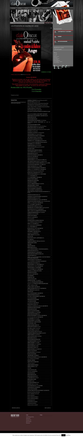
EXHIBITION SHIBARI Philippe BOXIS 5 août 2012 (36, 333)
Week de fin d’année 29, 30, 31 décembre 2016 (35, 170)
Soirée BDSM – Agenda (58, 61)
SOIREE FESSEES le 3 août (32, 366)
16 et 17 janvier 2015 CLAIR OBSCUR (34, 225)
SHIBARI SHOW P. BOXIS (32, 242)
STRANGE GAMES (30, 148)
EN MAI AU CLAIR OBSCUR (32, 156)
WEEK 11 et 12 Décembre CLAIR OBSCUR (35, 202)
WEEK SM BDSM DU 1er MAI (32, 345)
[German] (60, 67)
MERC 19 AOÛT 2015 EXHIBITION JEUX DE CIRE (36, 210)
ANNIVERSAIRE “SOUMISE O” (33, 355)
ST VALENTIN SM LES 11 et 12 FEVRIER (35, 385)
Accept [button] (63, 435)
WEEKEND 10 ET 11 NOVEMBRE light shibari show (36, 140)
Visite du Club (54, 8)
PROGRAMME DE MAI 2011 (32, 376)
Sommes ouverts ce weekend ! (32, 404)
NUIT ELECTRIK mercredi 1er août (33, 101)
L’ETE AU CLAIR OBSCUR (32, 371)
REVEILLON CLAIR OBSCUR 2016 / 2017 (35, 172)
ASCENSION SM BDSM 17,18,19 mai (34, 341)
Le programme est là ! (31, 400)
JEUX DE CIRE (30, 236)
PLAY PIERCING (30, 239)
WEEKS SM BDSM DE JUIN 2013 (33, 294)
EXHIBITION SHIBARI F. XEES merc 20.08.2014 (36, 241)
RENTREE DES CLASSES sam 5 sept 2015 (35, 206)
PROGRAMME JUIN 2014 (32, 247)
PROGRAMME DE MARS (32, 309)
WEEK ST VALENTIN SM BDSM (33, 310)
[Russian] (56, 68)
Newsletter (63, 8)
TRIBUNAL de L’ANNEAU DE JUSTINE (34, 270)
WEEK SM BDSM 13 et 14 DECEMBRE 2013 (35, 264)
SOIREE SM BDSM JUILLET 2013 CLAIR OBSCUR (36, 288)
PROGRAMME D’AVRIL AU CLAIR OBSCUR (35, 127)
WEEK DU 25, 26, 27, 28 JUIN (32, 214)
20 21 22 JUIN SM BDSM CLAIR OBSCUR (35, 293)
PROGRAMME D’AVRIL (31, 379)
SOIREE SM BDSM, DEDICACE (33, 325)
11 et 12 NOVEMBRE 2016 (32, 175)
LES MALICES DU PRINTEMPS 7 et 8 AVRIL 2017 (36, 164)
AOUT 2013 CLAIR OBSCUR (32, 274)
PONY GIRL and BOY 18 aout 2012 (33, 328)
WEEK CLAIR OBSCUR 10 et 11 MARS (34, 166)
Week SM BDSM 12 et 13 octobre (33, 318)
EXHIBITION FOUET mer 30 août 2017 (34, 145)
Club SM (55, 54)
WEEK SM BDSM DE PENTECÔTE (33, 339)
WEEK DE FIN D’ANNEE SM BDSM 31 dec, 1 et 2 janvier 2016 (38, 201)
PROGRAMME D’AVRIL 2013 (32, 304)
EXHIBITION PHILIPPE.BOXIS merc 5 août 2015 (36, 212)
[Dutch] (64, 65)
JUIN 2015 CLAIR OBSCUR (32, 217)
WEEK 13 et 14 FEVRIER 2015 (33, 223)
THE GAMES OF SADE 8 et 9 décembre (34, 137)
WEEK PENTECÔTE (31, 372)
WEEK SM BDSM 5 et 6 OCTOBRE (33, 320)
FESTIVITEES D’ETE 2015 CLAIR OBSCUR (35, 209)
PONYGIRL (29, 244)
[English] (68, 65)
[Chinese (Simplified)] (58, 65)
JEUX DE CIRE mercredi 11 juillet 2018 (34, 109)
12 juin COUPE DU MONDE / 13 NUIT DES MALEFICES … (38, 249)
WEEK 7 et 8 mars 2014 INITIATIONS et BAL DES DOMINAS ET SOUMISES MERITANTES (38, 257)
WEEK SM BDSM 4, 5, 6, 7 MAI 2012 (34, 344)
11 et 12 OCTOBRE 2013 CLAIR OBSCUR (35, 269)
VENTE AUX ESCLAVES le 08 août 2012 (34, 331)
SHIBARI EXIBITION (31, 245)
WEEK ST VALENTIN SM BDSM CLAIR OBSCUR (36, 167)
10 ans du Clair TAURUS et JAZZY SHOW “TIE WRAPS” (37, 114)
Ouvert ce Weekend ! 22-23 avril (33, 393)
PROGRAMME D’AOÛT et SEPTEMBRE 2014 (35, 237)
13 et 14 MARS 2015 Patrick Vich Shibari (34, 221)
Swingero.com (28, 419)
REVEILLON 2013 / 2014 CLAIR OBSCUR (35, 266)
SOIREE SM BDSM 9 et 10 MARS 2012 (34, 349)
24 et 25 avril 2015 (30, 218)
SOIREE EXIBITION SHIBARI (32, 365)
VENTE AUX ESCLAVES (31, 278)
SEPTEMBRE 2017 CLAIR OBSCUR (34, 143)
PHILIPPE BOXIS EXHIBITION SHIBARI (34, 150)
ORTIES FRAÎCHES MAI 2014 (32, 250)
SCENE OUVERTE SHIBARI (32, 178)
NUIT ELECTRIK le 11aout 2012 (33, 329)
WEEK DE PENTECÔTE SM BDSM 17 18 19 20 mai (36, 120)
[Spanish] (60, 68)
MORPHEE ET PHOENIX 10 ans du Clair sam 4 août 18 (37, 100)
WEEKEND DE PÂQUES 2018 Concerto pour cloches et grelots (38, 129)
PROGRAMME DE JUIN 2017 (32, 153)
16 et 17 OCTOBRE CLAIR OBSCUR (34, 204)
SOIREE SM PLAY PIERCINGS (33, 361)
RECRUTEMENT (57, 60)
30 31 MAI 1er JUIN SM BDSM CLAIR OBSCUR (36, 296)
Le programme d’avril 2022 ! (32, 401)
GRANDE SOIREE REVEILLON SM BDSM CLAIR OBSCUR (38, 390)
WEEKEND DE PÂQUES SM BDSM (33, 307)
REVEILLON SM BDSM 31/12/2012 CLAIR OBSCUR (37, 315)
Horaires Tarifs (56, 56)
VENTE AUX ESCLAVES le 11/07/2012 (34, 336)
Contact (26, 8)
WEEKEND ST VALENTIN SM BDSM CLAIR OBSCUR (37, 196)
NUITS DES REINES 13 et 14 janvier (33, 352)
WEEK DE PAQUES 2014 (31, 255)
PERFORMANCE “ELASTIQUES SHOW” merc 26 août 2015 (38, 207)
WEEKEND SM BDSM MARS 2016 (33, 194)
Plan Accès (45, 8)
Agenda (19, 8)
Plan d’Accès (56, 59)
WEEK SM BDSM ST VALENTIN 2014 (34, 259)
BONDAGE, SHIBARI (31, 360)
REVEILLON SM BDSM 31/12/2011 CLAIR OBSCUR (37, 357)
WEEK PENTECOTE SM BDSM (33, 299)
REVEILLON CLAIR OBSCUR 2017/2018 (35, 139)
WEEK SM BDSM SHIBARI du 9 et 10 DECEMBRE (36, 174)
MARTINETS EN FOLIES (32, 272)
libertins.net (28, 418)
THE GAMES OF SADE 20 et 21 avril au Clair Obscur (36, 126)
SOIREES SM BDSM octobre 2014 (33, 229)
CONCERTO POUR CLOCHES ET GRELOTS (35, 220)
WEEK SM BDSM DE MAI (32, 118)
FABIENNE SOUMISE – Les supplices (34, 280)
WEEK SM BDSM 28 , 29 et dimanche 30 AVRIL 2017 (37, 159)
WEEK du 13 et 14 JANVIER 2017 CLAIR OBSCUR (36, 169)
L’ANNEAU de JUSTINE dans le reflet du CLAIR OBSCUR (37, 305)
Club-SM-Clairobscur (16, 416)
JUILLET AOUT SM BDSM (32, 388)
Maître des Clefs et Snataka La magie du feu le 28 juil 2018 (37, 103)
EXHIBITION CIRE (30, 277)
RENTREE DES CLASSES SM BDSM (34, 321)
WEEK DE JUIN (30, 291)
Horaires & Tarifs (35, 8)
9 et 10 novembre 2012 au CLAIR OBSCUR (35, 317)
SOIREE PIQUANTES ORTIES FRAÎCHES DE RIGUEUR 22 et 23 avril (38, 192)
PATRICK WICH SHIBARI (32, 215)
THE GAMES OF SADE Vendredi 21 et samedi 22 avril (37, 161)
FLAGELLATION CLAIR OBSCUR (33, 286)
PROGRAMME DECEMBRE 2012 (33, 313)
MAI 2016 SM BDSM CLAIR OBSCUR (34, 188)
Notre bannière (28, 421)
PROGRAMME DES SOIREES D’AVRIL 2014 (35, 253)
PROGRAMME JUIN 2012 (32, 337)
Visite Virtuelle (56, 62)
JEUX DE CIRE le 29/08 (31, 323)
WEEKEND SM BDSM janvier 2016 (33, 198)
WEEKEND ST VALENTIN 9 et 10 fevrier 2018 (35, 132)
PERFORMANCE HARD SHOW (33, 180)
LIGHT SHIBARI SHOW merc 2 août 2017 (34, 151)
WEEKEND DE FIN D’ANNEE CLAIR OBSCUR (35, 135)
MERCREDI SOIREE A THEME (33, 185)
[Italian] (63, 67)
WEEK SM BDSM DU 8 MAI (32, 158)
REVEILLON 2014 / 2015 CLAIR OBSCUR (35, 228)
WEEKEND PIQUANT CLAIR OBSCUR (34, 252)
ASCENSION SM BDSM (31, 301)
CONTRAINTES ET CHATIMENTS (33, 387)
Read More (68, 435)
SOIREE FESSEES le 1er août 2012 (33, 334)
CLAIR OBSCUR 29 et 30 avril (32, 377)
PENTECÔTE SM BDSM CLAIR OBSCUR (35, 154)
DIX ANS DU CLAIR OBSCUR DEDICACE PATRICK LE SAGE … (38, 112)
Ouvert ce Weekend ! (31, 395)
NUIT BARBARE (30, 275)
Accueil (13, 8)
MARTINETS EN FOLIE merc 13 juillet (34, 186)
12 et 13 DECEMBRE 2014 (32, 226)
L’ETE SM (29, 368)
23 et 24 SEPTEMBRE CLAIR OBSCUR (34, 177)
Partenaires (28, 423)
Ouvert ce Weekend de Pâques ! (32, 396)
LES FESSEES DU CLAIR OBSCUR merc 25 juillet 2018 (37, 105)
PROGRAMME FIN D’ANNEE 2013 (33, 262)
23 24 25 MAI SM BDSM (31, 298)
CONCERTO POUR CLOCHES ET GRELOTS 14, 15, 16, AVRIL (38, 162)
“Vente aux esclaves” (31, 363)
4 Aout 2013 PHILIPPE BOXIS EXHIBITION (35, 282)
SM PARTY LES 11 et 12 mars (32, 384)
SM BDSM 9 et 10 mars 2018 (32, 131)
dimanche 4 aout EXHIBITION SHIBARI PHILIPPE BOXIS (37, 283)
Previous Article (16, 407)
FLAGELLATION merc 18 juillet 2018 (34, 108)
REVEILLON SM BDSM (31, 353)
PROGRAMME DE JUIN (31, 117)
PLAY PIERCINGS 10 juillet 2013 (33, 290)
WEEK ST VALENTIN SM (32, 350)
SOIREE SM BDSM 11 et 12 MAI (33, 342)
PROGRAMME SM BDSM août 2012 (34, 326)
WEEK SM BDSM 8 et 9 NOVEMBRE (34, 267)
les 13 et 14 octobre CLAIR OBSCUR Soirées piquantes (37, 142)
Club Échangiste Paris (30, 416)
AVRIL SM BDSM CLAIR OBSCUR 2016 (34, 190)
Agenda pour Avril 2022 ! (31, 403)
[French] (56, 67)
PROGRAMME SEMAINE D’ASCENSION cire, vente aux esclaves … (38, 122)
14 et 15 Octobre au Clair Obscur (33, 358)
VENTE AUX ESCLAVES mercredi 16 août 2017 (35, 147)
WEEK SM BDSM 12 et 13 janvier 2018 (34, 134)
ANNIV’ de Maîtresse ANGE (32, 285)
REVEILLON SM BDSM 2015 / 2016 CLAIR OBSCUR (37, 199)
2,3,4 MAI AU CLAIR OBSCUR (33, 302)
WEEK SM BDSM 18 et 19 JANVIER (34, 312)
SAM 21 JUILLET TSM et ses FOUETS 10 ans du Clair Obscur (38, 106)
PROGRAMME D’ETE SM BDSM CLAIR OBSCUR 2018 (37, 115)
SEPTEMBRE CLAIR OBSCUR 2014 (34, 231)
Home (12, 22)
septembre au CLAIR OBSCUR (32, 233)
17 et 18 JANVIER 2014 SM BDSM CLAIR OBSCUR (36, 261)
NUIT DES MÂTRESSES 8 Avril (33, 382)
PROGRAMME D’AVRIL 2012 (32, 347)
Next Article (48, 407)
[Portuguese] (67, 67)
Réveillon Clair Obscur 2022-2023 (33, 392)
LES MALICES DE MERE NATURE (33, 124)
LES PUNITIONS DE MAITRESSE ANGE (24, 26)
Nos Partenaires (56, 58)
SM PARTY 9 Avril (30, 380)
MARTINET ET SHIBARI (32, 182)
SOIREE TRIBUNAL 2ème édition (33, 234)
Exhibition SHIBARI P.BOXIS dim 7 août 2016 (35, 183)
